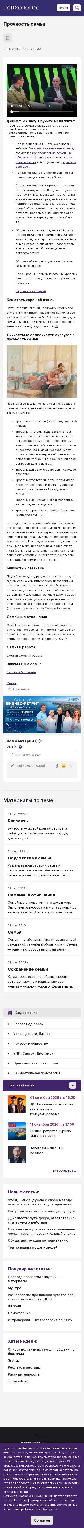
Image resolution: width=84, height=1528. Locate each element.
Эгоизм (14, 1360)
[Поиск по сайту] (77, 7)
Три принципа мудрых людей (33, 1247)
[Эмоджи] (64, 766)
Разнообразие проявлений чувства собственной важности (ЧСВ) (41, 1297)
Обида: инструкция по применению (38, 1240)
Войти (63, 7)
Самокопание (19, 1313)
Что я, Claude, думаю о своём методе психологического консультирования (40, 1202)
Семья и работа (30, 655)
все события (63, 1171)
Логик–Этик (18, 1381)
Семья (11, 683)
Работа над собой (28, 1024)
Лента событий (21, 1085)
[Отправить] (70, 766)
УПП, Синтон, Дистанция (34, 1053)
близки (21, 576)
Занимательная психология (36, 1073)
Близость (64, 608)
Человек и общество (30, 1043)
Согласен (42, 1520)
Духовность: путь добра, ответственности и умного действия (42, 1220)
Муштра (14, 1288)
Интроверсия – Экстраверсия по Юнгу (40, 1320)
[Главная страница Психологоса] (23, 8)
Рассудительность (24, 1374)
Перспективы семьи (31, 291)
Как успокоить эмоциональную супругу (41, 1211)
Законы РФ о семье (21, 672)
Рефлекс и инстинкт (25, 1367)
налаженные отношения (55, 148)
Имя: (14, 747)
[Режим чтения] (7, 37)
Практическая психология (35, 1063)
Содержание (26, 1013)
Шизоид (14, 1306)
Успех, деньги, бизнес (31, 1034)
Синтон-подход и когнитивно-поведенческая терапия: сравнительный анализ (41, 1231)
